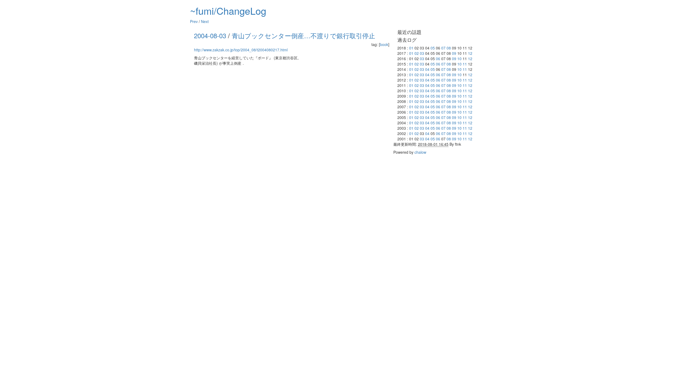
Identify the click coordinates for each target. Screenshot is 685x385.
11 (465, 64)
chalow (420, 152)
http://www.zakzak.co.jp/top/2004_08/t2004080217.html (241, 49)
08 (449, 48)
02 (416, 53)
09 (454, 53)
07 (443, 48)
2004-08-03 (210, 35)
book (384, 44)
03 (422, 53)
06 (438, 58)
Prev (194, 21)
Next (205, 21)
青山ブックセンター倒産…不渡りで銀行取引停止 (303, 35)
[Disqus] (291, 135)
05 (433, 48)
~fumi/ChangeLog (228, 10)
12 (470, 53)
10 (459, 58)
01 (411, 48)
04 (427, 69)
